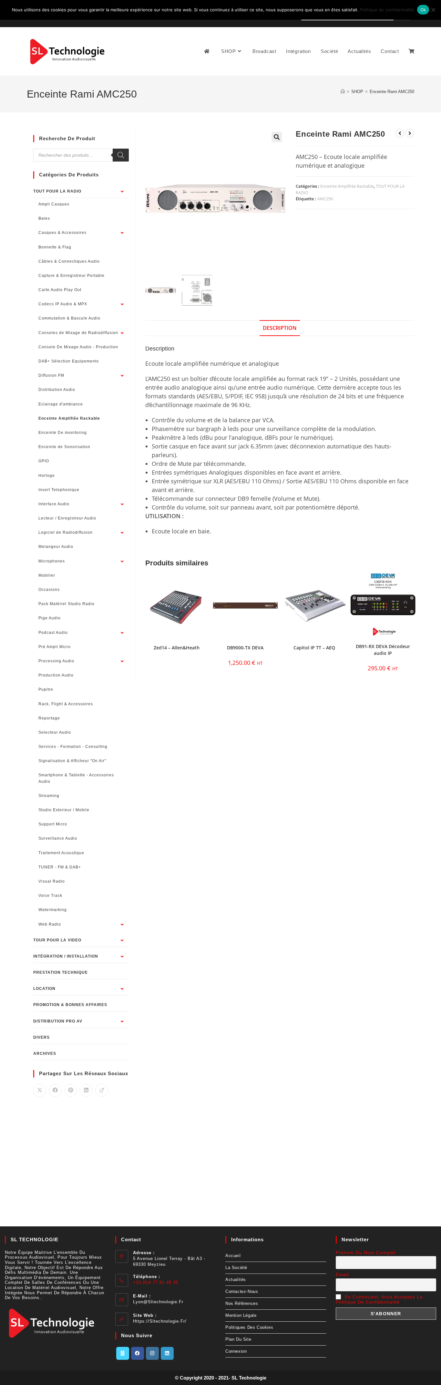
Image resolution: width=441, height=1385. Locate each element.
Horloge (46, 475)
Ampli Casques (53, 204)
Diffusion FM (51, 375)
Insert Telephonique (58, 490)
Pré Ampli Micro (54, 647)
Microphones (51, 561)
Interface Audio (53, 504)
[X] (122, 1353)
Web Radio (49, 924)
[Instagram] (152, 1353)
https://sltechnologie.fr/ (160, 1321)
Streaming (48, 795)
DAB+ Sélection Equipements (68, 361)
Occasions (49, 589)
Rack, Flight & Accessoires (65, 704)
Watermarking (52, 910)
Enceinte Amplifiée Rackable (347, 186)
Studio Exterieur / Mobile (63, 810)
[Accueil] (343, 91)
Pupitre (45, 689)
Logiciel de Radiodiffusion (65, 532)
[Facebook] (137, 1353)
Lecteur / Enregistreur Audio (67, 518)
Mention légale (240, 1315)
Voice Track (50, 895)
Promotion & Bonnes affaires (70, 1004)
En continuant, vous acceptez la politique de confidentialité (379, 1299)
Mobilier (46, 575)
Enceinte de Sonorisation (64, 447)
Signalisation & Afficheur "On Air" (72, 761)
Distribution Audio (56, 389)
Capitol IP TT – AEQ (314, 648)
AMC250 (325, 199)
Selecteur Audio (54, 732)
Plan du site (238, 1339)
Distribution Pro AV (57, 1021)
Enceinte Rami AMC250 (392, 91)
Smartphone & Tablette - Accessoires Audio (76, 778)
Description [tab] (280, 327)
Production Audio (56, 675)
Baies (44, 218)
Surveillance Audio (57, 838)
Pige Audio (49, 618)
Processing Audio (56, 661)
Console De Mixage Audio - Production (78, 347)
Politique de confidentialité (387, 9)
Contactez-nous (241, 1291)
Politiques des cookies (249, 1327)
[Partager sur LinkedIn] (86, 1090)
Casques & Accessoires (62, 232)
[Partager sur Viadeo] (101, 1090)
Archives (44, 1053)
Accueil (233, 1255)
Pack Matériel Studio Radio (66, 604)
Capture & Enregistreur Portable (71, 275)
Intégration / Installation (65, 956)
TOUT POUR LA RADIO (57, 191)
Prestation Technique (60, 972)
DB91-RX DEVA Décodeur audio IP (383, 649)
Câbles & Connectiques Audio (69, 261)
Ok (423, 9)
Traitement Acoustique (61, 853)
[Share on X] (39, 1090)
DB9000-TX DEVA (245, 648)
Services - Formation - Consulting (73, 746)
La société (236, 1267)
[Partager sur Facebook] (55, 1090)
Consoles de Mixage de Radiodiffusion (78, 333)
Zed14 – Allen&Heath (177, 648)
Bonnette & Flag (54, 247)
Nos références (241, 1303)
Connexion (236, 1351)
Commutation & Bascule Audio (69, 318)
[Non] (433, 9)
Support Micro (52, 824)
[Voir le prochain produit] (409, 133)
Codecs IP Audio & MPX (62, 304)
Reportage (49, 718)
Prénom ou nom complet (365, 1252)
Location (44, 988)
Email (342, 1274)
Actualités (235, 1279)
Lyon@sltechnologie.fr (158, 1301)
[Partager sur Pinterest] (70, 1090)
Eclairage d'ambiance (60, 404)
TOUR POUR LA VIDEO (57, 940)
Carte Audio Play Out (59, 290)
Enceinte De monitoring (62, 432)
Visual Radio (51, 881)
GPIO (43, 461)
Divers (41, 1037)
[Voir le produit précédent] (399, 133)
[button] (277, 137)
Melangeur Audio (55, 546)
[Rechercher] (121, 155)
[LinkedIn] (167, 1353)
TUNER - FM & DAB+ (59, 867)
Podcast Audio (53, 632)
